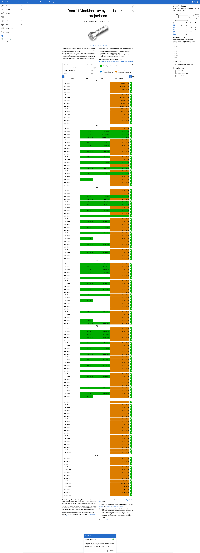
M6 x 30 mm (67, 359)
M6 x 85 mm (67, 390)
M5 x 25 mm (67, 289)
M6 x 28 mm (67, 357)
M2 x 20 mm (67, 111)
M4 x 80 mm (67, 252)
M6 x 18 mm (67, 345)
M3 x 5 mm (67, 134)
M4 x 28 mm (67, 224)
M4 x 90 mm (67, 255)
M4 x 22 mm (67, 219)
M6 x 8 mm (67, 331)
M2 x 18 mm (67, 109)
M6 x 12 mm (67, 337)
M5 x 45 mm (67, 303)
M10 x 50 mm (67, 478)
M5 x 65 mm (67, 314)
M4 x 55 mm (67, 241)
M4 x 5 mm (67, 193)
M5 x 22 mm (67, 286)
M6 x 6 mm (67, 328)
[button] (20, 6)
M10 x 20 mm (67, 461)
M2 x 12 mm (67, 100)
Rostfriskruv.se (10, 2)
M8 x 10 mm (67, 402)
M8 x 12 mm (67, 405)
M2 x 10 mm (67, 97)
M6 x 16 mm (67, 343)
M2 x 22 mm (67, 114)
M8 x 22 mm (67, 416)
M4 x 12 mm (67, 204)
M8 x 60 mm (67, 438)
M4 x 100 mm (67, 258)
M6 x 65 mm (67, 379)
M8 (174, 33)
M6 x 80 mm (67, 388)
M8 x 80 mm (67, 447)
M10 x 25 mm (67, 464)
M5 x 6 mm (67, 264)
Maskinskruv (22, 2)
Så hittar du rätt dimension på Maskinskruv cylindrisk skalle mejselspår (116, 61)
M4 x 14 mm (67, 207)
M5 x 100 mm (67, 323)
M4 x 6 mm (67, 196)
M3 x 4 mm (67, 131)
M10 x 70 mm (67, 486)
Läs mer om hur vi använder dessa (93, 548)
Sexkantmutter (119, 506)
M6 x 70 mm (67, 382)
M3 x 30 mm (67, 168)
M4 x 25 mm (67, 221)
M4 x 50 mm (67, 238)
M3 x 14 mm (67, 148)
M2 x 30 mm (67, 123)
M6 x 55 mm (67, 374)
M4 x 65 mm (67, 247)
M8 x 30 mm (67, 421)
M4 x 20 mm (67, 216)
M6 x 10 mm (67, 334)
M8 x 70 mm (67, 441)
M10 (174, 34)
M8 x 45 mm (67, 430)
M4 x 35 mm (67, 230)
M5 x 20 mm (67, 283)
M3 (174, 25)
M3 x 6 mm (67, 137)
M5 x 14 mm (67, 275)
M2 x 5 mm (67, 89)
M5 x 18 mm (67, 281)
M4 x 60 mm (67, 244)
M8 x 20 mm (67, 413)
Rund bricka (101, 506)
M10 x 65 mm (67, 483)
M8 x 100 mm (67, 452)
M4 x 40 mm (67, 233)
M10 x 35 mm (67, 469)
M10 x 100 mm (67, 495)
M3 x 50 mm (67, 179)
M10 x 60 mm (67, 481)
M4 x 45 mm (67, 235)
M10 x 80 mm (67, 492)
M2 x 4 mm (67, 86)
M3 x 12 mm (67, 145)
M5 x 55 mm (67, 309)
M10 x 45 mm (67, 475)
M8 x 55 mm (67, 436)
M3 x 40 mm (67, 173)
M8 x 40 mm (67, 427)
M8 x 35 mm (67, 424)
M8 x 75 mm (67, 444)
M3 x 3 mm (67, 128)
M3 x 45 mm (67, 176)
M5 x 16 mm (67, 278)
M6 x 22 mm (67, 351)
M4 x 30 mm (67, 227)
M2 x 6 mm (67, 92)
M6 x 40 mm (67, 365)
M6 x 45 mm (67, 368)
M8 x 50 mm (67, 433)
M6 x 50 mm (67, 371)
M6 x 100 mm (67, 396)
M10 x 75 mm (67, 489)
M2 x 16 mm (67, 106)
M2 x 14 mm (67, 103)
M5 (174, 29)
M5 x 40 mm (67, 300)
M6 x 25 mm (67, 354)
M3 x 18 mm (67, 154)
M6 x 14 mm (67, 340)
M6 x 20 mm (67, 348)
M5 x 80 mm (67, 320)
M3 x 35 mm (67, 171)
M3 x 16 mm (67, 151)
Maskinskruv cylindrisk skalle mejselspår (44, 2)
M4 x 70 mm (67, 250)
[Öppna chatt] (192, 2)
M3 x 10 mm (67, 142)
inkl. (107, 520)
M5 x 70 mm (67, 317)
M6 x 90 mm (67, 393)
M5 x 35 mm (67, 297)
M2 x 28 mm (67, 120)
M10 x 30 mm (67, 467)
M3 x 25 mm (67, 162)
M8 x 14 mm (67, 407)
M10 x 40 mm (67, 472)
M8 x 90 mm (67, 450)
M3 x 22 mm (67, 159)
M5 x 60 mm (67, 312)
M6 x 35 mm (67, 362)
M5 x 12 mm (67, 272)
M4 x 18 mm (67, 213)
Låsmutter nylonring (110, 506)
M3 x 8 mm (67, 140)
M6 (174, 31)
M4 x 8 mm (67, 199)
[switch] (95, 68)
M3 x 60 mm (67, 185)
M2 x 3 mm (67, 83)
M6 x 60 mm (67, 376)
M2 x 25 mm (67, 117)
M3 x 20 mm (67, 157)
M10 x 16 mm (67, 458)
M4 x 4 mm (67, 190)
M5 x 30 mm (67, 295)
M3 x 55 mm (67, 182)
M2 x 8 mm (67, 95)
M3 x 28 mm (67, 165)
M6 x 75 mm (67, 385)
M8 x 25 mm (67, 419)
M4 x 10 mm (67, 202)
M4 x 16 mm (67, 210)
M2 (174, 24)
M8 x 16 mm (67, 410)
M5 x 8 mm (67, 266)
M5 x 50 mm (67, 306)
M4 (174, 27)
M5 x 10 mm (67, 269)
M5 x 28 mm (67, 292)
